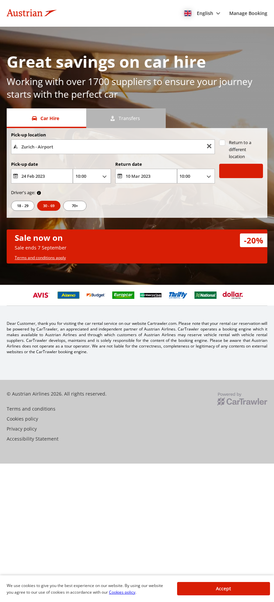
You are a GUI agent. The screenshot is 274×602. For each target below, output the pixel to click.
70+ (75, 205)
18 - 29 (22, 205)
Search (241, 170)
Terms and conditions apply (40, 257)
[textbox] (113, 146)
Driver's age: (23, 192)
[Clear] (209, 147)
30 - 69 (48, 205)
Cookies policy (122, 592)
